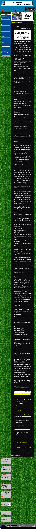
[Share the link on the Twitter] (35, 10)
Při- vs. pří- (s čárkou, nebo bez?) (5, 467)
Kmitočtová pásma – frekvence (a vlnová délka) (6, 462)
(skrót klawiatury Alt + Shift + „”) (15, 455)
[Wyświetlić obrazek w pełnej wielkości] (22, 392)
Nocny (8, 526)
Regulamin (3, 30)
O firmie (2, 34)
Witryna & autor (3, 51)
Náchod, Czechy (20, 526)
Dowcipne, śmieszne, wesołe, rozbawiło (21, 426)
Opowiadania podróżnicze (5, 18)
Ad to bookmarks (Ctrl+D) (4, 485)
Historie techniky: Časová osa (5, 459)
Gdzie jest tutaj (19, 10)
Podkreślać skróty (13, 526)
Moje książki (3, 39)
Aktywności (2, 47)
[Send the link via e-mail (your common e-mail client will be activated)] (31, 10)
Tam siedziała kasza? (4, 470)
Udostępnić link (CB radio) (17, 410)
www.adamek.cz (20, 525)
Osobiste (2, 42)
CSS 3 (31, 525)
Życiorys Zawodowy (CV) (4, 52)
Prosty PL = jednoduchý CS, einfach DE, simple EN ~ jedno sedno (6, 469)
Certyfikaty (3, 24)
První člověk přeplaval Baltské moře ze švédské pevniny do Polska (6, 475)
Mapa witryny (33, 526)
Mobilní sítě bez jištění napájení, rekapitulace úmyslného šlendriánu (6, 477)
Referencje (3, 22)
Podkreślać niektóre (13, 525)
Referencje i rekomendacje (4, 461)
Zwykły (8, 525)
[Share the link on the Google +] (35, 8)
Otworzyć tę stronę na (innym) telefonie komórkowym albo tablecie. (7, 493)
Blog (14, 26)
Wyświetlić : (17, 447)
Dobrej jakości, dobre (18, 417)
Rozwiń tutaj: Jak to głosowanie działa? (27, 414)
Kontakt (2, 36)
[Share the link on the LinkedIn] (27, 10)
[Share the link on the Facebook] (30, 10)
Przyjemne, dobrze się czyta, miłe (20, 425)
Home (34, 525)
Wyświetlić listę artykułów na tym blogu (22, 443)
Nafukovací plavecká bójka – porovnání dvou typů (6, 478)
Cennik (2, 28)
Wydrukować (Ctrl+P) (4, 487)
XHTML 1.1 (28, 525)
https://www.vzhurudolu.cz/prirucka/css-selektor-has (22, 401)
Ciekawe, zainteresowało (19, 422)
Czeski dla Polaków (4, 16)
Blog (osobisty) (4, 46)
